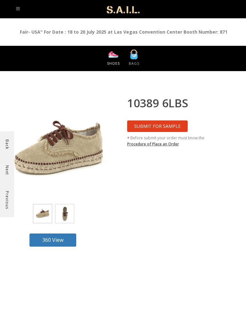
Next (7, 170)
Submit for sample (157, 126)
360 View (52, 239)
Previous (7, 200)
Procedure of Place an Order (153, 144)
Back (7, 144)
